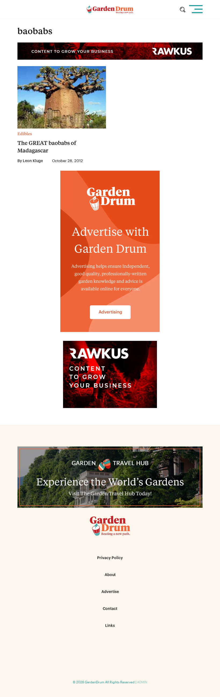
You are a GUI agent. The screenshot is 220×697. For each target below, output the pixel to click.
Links (110, 626)
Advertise (110, 592)
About (110, 575)
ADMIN (142, 682)
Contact (110, 609)
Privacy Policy (110, 558)
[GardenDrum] (110, 9)
